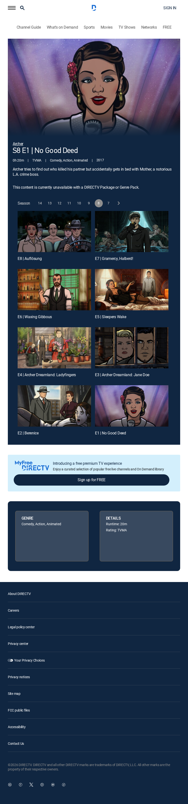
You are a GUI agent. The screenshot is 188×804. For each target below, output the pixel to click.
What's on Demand (62, 27)
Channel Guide (29, 27)
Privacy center (18, 643)
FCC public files (19, 710)
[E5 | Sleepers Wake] (131, 289)
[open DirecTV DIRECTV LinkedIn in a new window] (10, 785)
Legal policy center (21, 627)
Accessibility (16, 726)
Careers (13, 610)
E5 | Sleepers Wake (110, 316)
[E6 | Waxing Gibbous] (54, 289)
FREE (167, 27)
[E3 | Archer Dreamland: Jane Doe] (131, 348)
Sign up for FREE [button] (92, 479)
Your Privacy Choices (29, 660)
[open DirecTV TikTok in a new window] (64, 785)
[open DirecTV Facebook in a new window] (21, 785)
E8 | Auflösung (30, 258)
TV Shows (126, 27)
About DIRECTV (19, 593)
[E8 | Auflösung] (54, 231)
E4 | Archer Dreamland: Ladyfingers (47, 374)
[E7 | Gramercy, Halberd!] (131, 231)
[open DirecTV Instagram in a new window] (42, 785)
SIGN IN (169, 8)
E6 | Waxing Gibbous (35, 316)
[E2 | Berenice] (54, 406)
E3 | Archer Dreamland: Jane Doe (122, 374)
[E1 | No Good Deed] (131, 406)
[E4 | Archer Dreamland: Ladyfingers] (54, 348)
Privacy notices (19, 677)
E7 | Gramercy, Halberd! (114, 258)
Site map (14, 693)
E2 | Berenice (28, 433)
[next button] (118, 203)
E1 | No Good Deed (110, 433)
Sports (89, 27)
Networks (149, 27)
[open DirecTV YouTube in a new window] (53, 785)
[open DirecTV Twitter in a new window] (31, 785)
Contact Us (16, 743)
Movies (107, 27)
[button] (12, 8)
